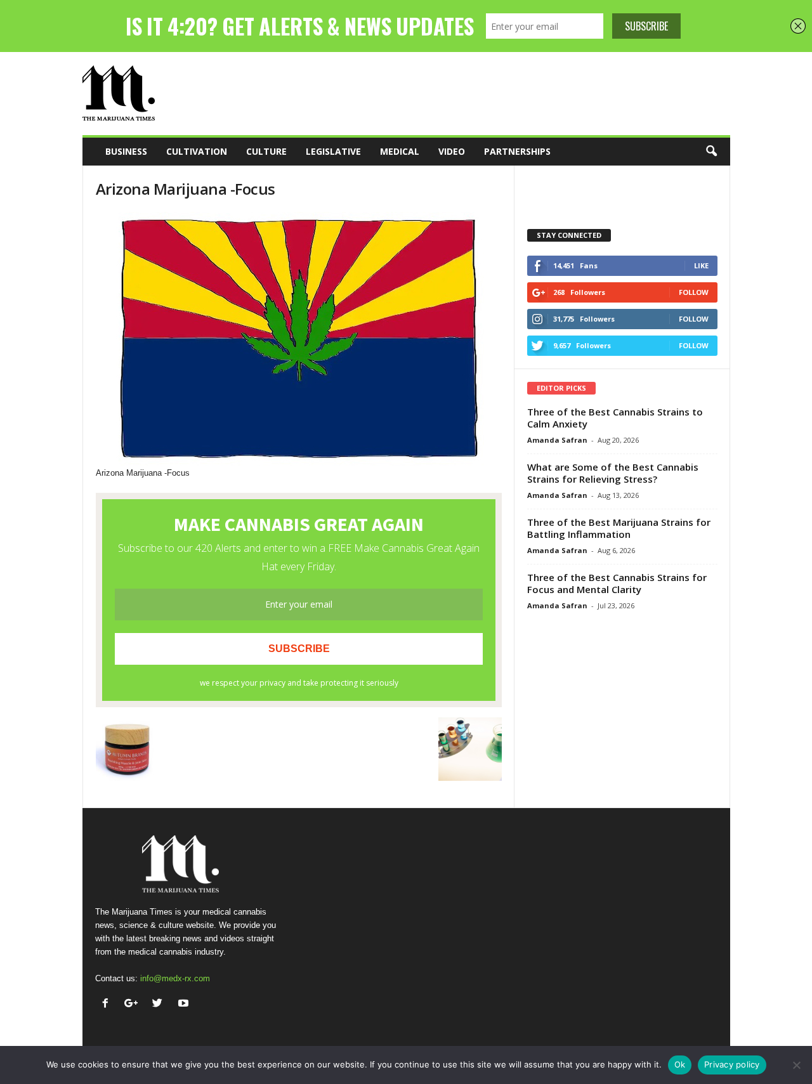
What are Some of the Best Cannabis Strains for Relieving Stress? (612, 472)
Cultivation (196, 151)
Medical (399, 151)
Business (126, 151)
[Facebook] (108, 1004)
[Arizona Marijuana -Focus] (299, 339)
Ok (680, 1064)
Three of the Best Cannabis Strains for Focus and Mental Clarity (617, 583)
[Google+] (134, 1004)
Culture (266, 151)
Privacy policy (732, 1064)
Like (701, 265)
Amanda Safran (557, 440)
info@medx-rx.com (175, 978)
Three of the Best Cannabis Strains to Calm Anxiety (615, 417)
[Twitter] (160, 1004)
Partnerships (517, 151)
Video (451, 151)
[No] (796, 1065)
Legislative (333, 151)
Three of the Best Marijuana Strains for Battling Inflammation (618, 528)
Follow (694, 292)
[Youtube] (185, 1004)
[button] (711, 152)
